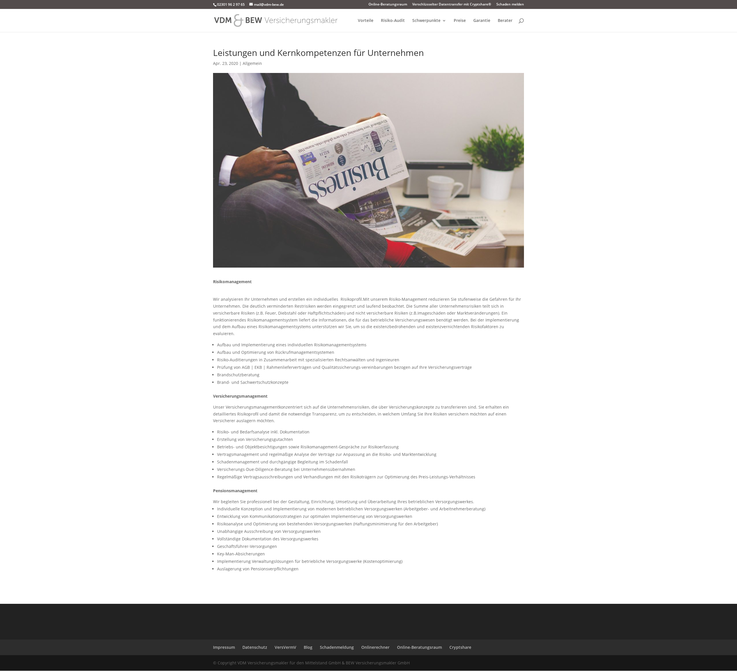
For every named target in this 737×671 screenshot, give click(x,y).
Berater (505, 20)
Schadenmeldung (337, 647)
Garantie (481, 20)
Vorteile (365, 20)
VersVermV (285, 647)
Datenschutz (254, 647)
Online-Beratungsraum (387, 5)
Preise (460, 20)
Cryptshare (460, 647)
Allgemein (252, 63)
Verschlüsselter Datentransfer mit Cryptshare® (451, 5)
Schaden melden (510, 5)
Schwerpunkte (426, 20)
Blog (308, 647)
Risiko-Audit (393, 20)
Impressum (224, 647)
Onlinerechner (375, 647)
